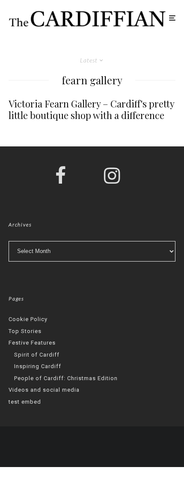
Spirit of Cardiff (36, 354)
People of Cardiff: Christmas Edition (66, 378)
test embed (25, 402)
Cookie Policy (28, 319)
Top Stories (25, 331)
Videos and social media (44, 390)
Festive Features (32, 342)
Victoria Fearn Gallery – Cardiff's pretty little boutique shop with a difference (91, 109)
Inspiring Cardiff (37, 366)
